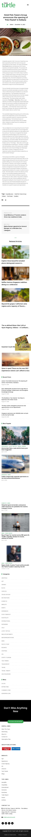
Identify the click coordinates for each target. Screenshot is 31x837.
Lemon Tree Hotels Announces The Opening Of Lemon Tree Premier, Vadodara (14, 381)
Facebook (3, 823)
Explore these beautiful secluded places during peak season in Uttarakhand (13, 262)
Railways (4, 647)
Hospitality (5, 617)
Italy (3, 627)
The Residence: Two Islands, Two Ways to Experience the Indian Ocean (13, 398)
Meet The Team (6, 729)
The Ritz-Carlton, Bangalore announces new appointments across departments (14, 406)
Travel (3, 667)
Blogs (3, 588)
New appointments (7, 634)
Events (3, 607)
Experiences (5, 446)
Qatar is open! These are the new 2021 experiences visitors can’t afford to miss (15, 369)
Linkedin (12, 823)
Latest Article (13, 446)
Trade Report (8, 533)
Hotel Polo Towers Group (20, 194)
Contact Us (4, 736)
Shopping (4, 651)
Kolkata (4, 196)
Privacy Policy (22, 835)
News (9, 474)
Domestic (4, 503)
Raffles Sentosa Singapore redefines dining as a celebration (14, 283)
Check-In (4, 591)
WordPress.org (6, 693)
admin (11, 24)
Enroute (4, 604)
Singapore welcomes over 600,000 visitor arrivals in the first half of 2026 (15, 414)
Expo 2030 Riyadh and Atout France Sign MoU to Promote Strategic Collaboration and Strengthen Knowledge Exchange (15, 390)
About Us (4, 734)
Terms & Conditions (10, 835)
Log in (3, 683)
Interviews (5, 624)
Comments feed (6, 690)
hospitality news (9, 194)
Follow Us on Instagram (15, 721)
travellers (16, 196)
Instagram (9, 823)
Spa (2, 654)
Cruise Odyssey (6, 594)
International (6, 621)
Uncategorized (6, 674)
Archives (4, 800)
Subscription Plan (6, 739)
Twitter (6, 823)
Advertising (4, 731)
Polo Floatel (9, 196)
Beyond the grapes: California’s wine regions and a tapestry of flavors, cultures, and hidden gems (14, 305)
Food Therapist (6, 614)
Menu (27, 4)
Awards (4, 584)
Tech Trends (5, 660)
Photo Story (5, 644)
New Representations (8, 637)
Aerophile (4, 474)
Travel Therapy (22, 446)
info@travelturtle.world (9, 817)
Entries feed (5, 687)
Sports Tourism (6, 657)
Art (3, 581)
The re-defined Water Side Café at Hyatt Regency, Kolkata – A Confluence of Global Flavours (15, 326)
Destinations (6, 598)
